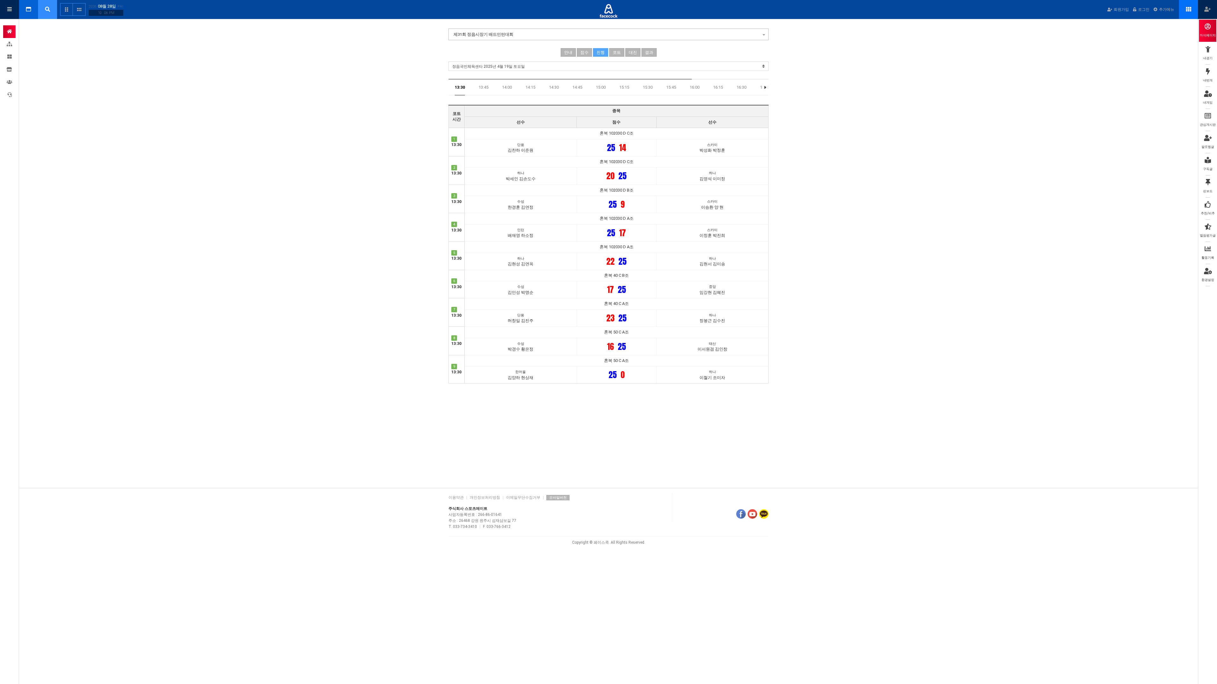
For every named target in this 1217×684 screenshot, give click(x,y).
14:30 (554, 87)
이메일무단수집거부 (523, 497)
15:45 (671, 87)
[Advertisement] (608, 434)
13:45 (483, 87)
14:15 (530, 87)
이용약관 (456, 497)
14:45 (577, 87)
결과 (649, 52)
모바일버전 (558, 498)
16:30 (741, 87)
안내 (568, 52)
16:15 (718, 87)
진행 (600, 52)
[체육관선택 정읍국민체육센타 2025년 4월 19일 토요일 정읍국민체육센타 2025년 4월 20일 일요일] (608, 66)
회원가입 (1121, 9)
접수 (584, 52)
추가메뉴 (1166, 9)
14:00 (507, 87)
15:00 (601, 87)
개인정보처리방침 (485, 497)
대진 (633, 52)
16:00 (694, 87)
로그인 (1143, 9)
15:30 (648, 87)
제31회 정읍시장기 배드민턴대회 (483, 34)
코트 (617, 52)
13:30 (460, 87)
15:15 (624, 87)
